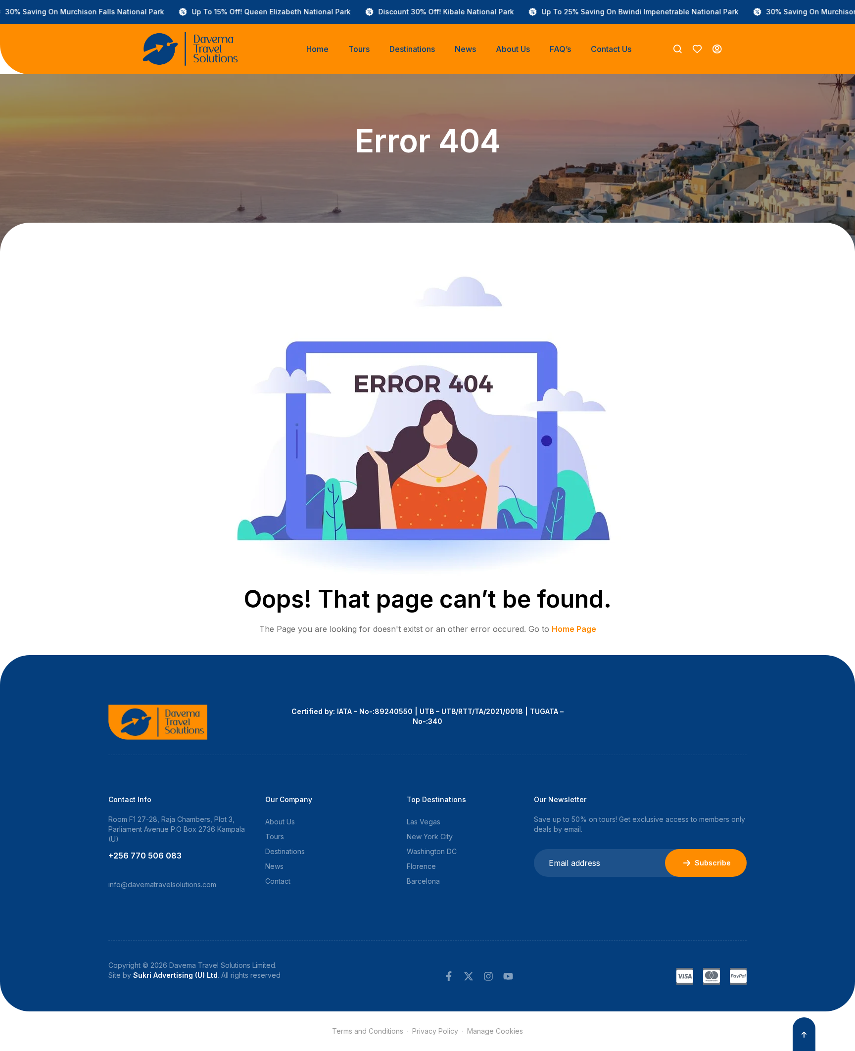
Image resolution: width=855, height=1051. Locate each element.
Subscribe (713, 863)
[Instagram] (488, 976)
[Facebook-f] (449, 976)
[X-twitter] (469, 976)
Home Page (574, 629)
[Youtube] (508, 976)
